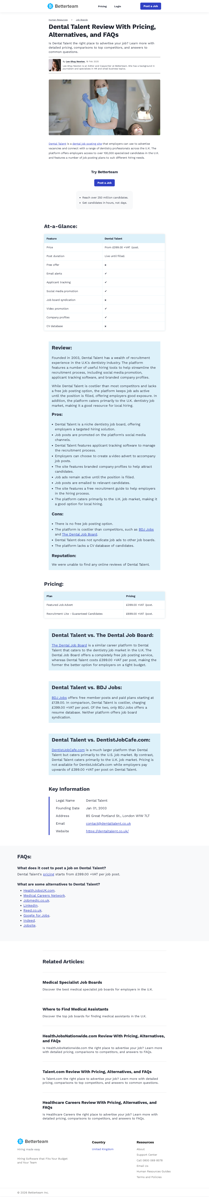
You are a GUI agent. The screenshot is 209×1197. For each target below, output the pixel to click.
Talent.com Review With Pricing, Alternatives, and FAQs (97, 1071)
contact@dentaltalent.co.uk (108, 823)
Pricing (102, 6)
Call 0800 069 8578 (150, 1160)
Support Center (147, 1154)
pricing (48, 874)
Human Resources (58, 20)
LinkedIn (30, 905)
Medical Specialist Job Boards (72, 982)
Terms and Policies (149, 1177)
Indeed (29, 920)
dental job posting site (87, 143)
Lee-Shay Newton (75, 61)
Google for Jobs (36, 915)
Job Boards (82, 20)
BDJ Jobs (146, 529)
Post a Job (151, 6)
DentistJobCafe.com (68, 750)
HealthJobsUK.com (39, 890)
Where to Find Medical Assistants (75, 1009)
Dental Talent (57, 143)
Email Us (142, 1165)
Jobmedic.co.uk (36, 900)
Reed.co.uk (32, 910)
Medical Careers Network (44, 895)
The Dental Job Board (79, 534)
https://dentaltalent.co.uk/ (107, 831)
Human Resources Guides (154, 1171)
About (141, 1149)
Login (117, 6)
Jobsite (29, 925)
